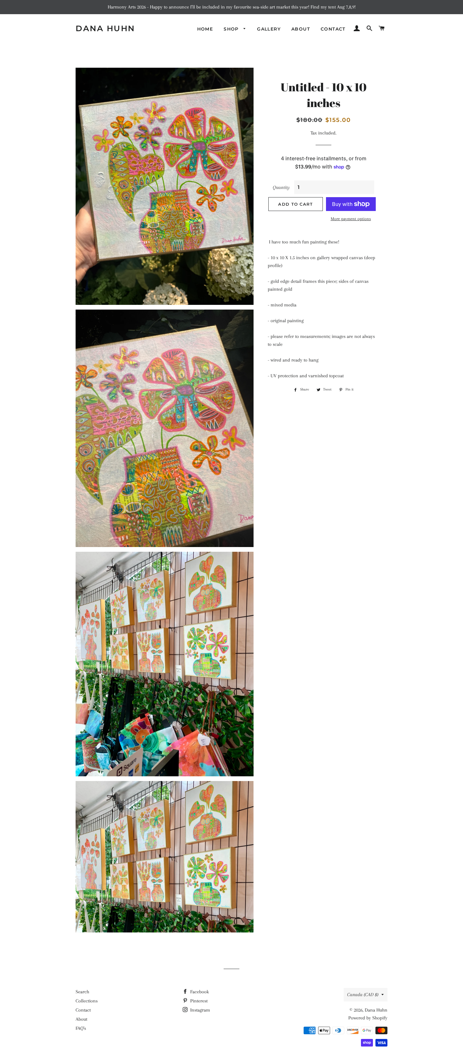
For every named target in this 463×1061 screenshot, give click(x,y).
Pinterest (198, 1001)
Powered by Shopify (367, 1018)
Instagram (199, 1010)
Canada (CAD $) (362, 994)
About (81, 1019)
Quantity (281, 187)
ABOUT (300, 29)
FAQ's (81, 1028)
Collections (87, 1001)
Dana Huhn (105, 28)
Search (82, 992)
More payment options (351, 218)
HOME (205, 29)
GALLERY (269, 29)
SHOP (232, 29)
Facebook (199, 992)
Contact (83, 1010)
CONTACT (333, 29)
